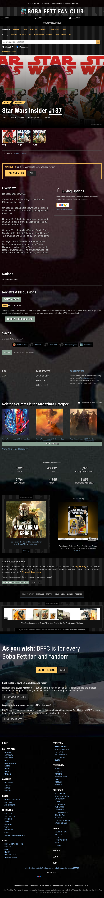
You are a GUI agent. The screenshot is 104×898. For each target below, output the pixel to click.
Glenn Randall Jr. (62, 812)
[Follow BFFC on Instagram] (43, 878)
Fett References (61, 755)
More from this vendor (64, 210)
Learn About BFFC (13, 719)
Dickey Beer (59, 810)
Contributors (54, 29)
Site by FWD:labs (81, 885)
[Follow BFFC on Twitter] (48, 878)
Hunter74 (38, 345)
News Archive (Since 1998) (14, 844)
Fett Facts (59, 752)
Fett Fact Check (10, 855)
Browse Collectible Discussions (15, 582)
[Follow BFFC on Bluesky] (65, 878)
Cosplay (7, 791)
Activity (58, 769)
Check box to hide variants (91, 403)
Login (31, 173)
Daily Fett (8, 814)
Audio (6, 822)
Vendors (42, 29)
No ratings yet (33, 118)
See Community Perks (15, 697)
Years (6, 771)
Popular (33, 29)
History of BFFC (61, 840)
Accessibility (58, 885)
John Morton (60, 804)
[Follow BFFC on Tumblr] (52, 878)
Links (57, 779)
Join (55, 863)
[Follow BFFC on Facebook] (39, 878)
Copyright (34, 885)
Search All (9, 47)
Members (58, 774)
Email (57, 594)
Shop (57, 843)
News (4, 840)
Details (7, 788)
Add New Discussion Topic (20, 319)
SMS (63, 594)
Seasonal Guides (10, 857)
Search (40, 18)
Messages (58, 782)
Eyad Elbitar (59, 815)
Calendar (58, 790)
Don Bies (58, 802)
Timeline (49, 35)
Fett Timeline (60, 757)
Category (14, 35)
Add (64, 29)
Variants (7, 785)
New (25, 29)
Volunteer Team (61, 832)
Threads (78, 594)
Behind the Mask (61, 747)
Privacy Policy (45, 885)
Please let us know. (31, 572)
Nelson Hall (59, 818)
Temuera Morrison (62, 796)
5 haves (7, 352)
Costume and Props (62, 820)
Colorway (23, 35)
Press (57, 837)
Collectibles (9, 749)
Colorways (8, 758)
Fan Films (8, 824)
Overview (6, 29)
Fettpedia (58, 743)
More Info (78, 550)
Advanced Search (9, 52)
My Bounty (17, 29)
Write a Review (11, 299)
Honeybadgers (71, 345)
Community (58, 765)
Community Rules (21, 885)
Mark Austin (59, 807)
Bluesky (70, 594)
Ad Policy (26, 551)
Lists (6, 761)
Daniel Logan (60, 799)
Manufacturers (10, 763)
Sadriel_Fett (22, 345)
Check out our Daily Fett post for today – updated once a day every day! (52, 3)
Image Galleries (10, 816)
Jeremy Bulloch (61, 823)
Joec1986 (53, 345)
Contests (58, 771)
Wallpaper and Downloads (14, 835)
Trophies (58, 785)
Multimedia (7, 810)
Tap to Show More (52, 444)
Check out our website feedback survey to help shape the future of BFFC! (52, 868)
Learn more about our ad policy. (75, 630)
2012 (4, 118)
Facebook (40, 594)
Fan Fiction (8, 830)
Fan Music (8, 819)
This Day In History (62, 749)
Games (6, 833)
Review (63, 35)
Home (5, 743)
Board (5, 796)
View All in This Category (15, 449)
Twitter (49, 594)
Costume (6, 779)
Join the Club (15, 173)
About (56, 828)
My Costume (8, 783)
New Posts (8, 802)
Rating (57, 35)
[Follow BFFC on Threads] (60, 878)
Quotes (57, 760)
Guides (6, 849)
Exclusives (8, 847)
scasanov (88, 345)
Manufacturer (39, 35)
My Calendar (60, 793)
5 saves (47, 118)
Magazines (24, 47)
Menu (6, 18)
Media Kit (58, 835)
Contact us (85, 378)
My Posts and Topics (12, 800)
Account (75, 18)
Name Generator (61, 777)
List (70, 35)
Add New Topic (36, 582)
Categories (8, 755)
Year (30, 35)
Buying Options (20, 154)
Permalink (43, 385)
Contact (58, 845)
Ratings (7, 766)
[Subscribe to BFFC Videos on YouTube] (56, 878)
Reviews (7, 769)
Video (6, 827)
